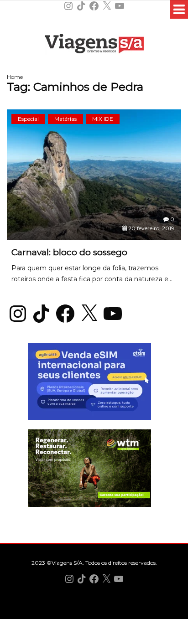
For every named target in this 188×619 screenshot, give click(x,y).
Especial (28, 118)
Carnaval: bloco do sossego (69, 252)
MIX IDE (102, 118)
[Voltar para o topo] (94, 611)
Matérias (65, 118)
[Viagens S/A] (94, 45)
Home (15, 76)
